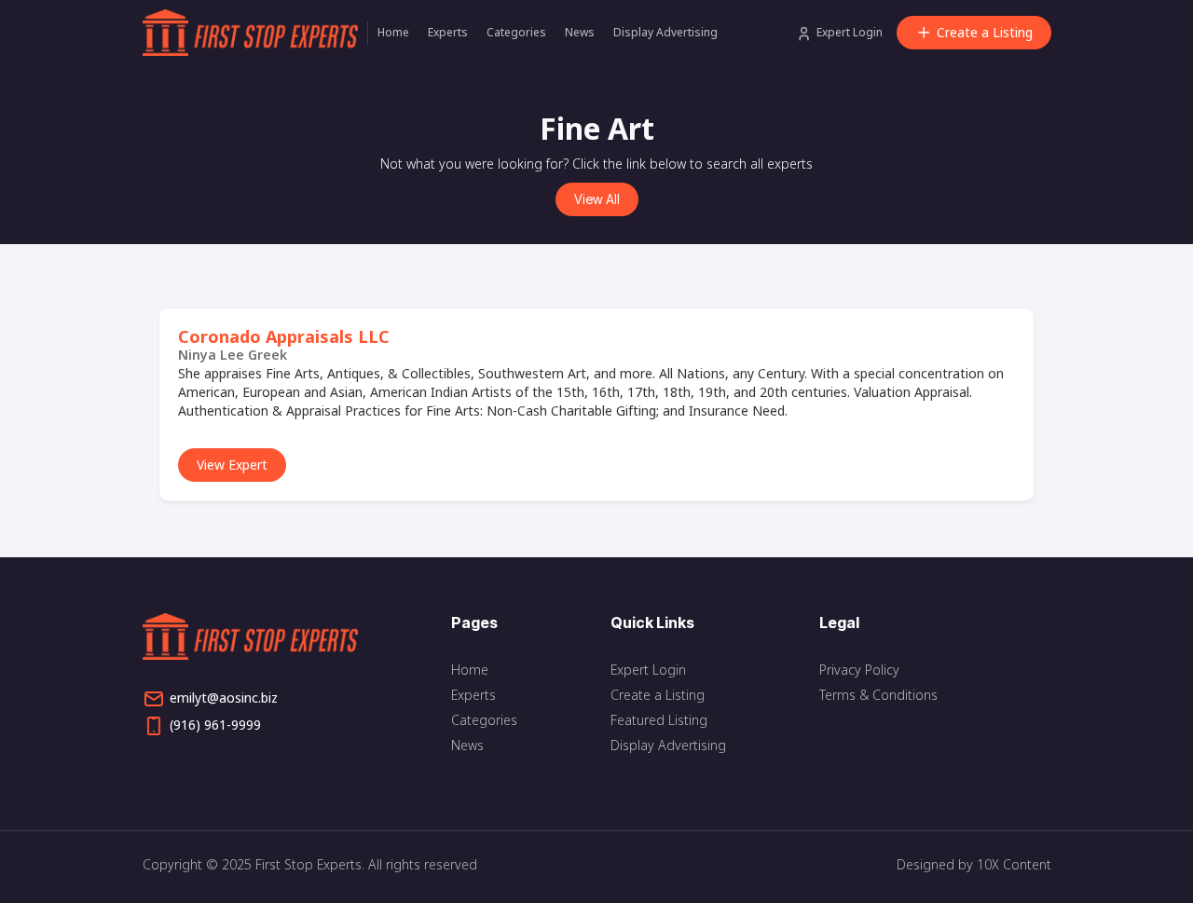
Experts (448, 32)
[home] (255, 32)
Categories (516, 32)
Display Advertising (665, 32)
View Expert (232, 464)
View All (597, 199)
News (580, 32)
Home (393, 32)
